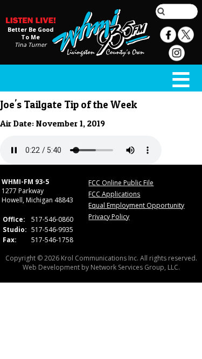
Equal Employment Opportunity (136, 205)
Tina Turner (30, 44)
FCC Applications (114, 194)
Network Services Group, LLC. (135, 267)
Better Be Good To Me (30, 33)
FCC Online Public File (121, 182)
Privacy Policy (108, 216)
